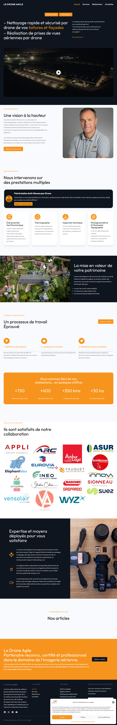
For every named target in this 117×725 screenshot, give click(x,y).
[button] (113, 702)
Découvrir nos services (13, 149)
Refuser (83, 717)
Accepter (62, 717)
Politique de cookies (76, 721)
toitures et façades (46, 27)
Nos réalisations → (78, 37)
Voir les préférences (104, 717)
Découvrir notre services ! (23, 204)
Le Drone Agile (13, 4)
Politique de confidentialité (88, 721)
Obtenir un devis (105, 321)
